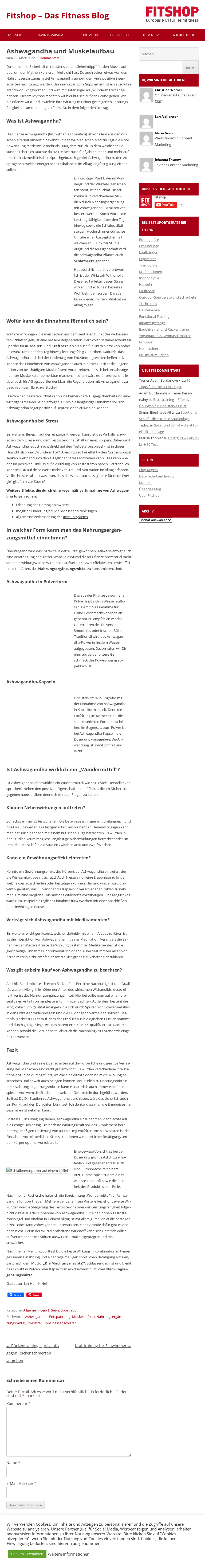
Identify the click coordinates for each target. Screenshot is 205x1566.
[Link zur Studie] (107, 243)
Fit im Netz (150, 35)
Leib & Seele (120, 35)
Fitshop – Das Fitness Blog (57, 15)
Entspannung (59, 1316)
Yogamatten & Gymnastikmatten (165, 335)
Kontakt (145, 482)
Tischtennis (148, 303)
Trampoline (148, 265)
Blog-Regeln (148, 469)
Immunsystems (75, 516)
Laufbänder (148, 252)
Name (13, 1462)
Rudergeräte (149, 239)
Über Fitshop (149, 495)
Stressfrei (34, 1323)
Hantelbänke (149, 310)
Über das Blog (150, 489)
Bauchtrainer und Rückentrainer (164, 329)
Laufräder (147, 290)
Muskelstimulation (154, 355)
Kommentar (18, 1403)
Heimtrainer (148, 348)
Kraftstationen (150, 271)
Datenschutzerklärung (156, 476)
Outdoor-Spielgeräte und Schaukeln (167, 297)
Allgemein (31, 1310)
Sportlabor (88, 35)
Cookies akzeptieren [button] (27, 1553)
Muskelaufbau (83, 1316)
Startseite (14, 35)
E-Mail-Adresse (21, 1483)
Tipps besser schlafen (60, 1323)
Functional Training (154, 316)
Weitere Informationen (68, 1554)
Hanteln (145, 284)
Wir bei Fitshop (184, 35)
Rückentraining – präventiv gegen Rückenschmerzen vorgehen (32, 1353)
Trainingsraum (50, 35)
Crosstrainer (149, 246)
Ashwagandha (36, 1316)
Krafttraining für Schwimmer (103, 1345)
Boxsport (146, 342)
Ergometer (147, 258)
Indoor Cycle (149, 278)
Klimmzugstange (152, 322)
